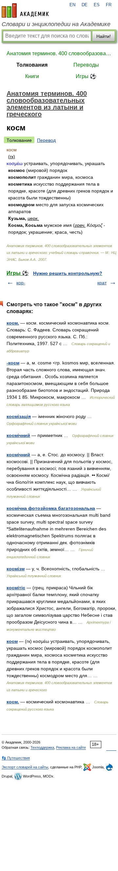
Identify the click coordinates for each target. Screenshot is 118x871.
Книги (32, 76)
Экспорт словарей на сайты (25, 767)
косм (12, 641)
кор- (20, 282)
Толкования (32, 65)
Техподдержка (42, 747)
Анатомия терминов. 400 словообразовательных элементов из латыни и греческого (59, 53)
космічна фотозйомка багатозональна (51, 508)
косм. (13, 323)
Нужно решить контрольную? (67, 273)
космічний (18, 435)
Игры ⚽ (86, 76)
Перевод (46, 140)
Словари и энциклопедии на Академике (56, 24)
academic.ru (25, 10)
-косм (13, 362)
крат (102, 282)
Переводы (86, 65)
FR (108, 5)
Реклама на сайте (71, 747)
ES (97, 5)
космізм (16, 568)
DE (85, 5)
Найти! (103, 36)
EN (72, 5)
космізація (19, 416)
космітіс (16, 587)
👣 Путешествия (16, 758)
